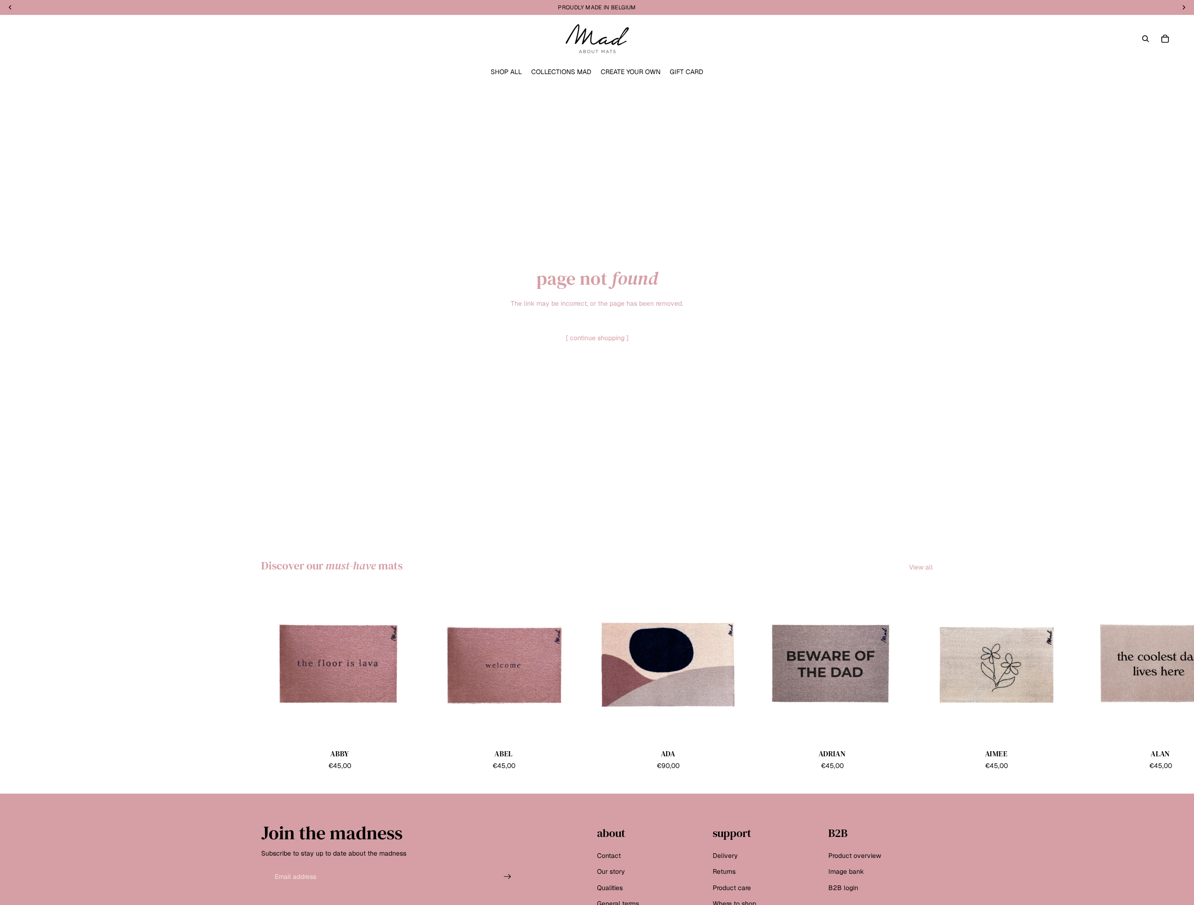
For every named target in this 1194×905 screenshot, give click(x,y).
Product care (732, 888)
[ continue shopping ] (597, 338)
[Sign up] (507, 877)
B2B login (843, 888)
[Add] (403, 728)
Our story (611, 872)
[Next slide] (922, 679)
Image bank (846, 872)
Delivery (725, 855)
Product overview (854, 855)
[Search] (1145, 38)
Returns (724, 872)
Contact (609, 855)
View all (921, 567)
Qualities (610, 888)
